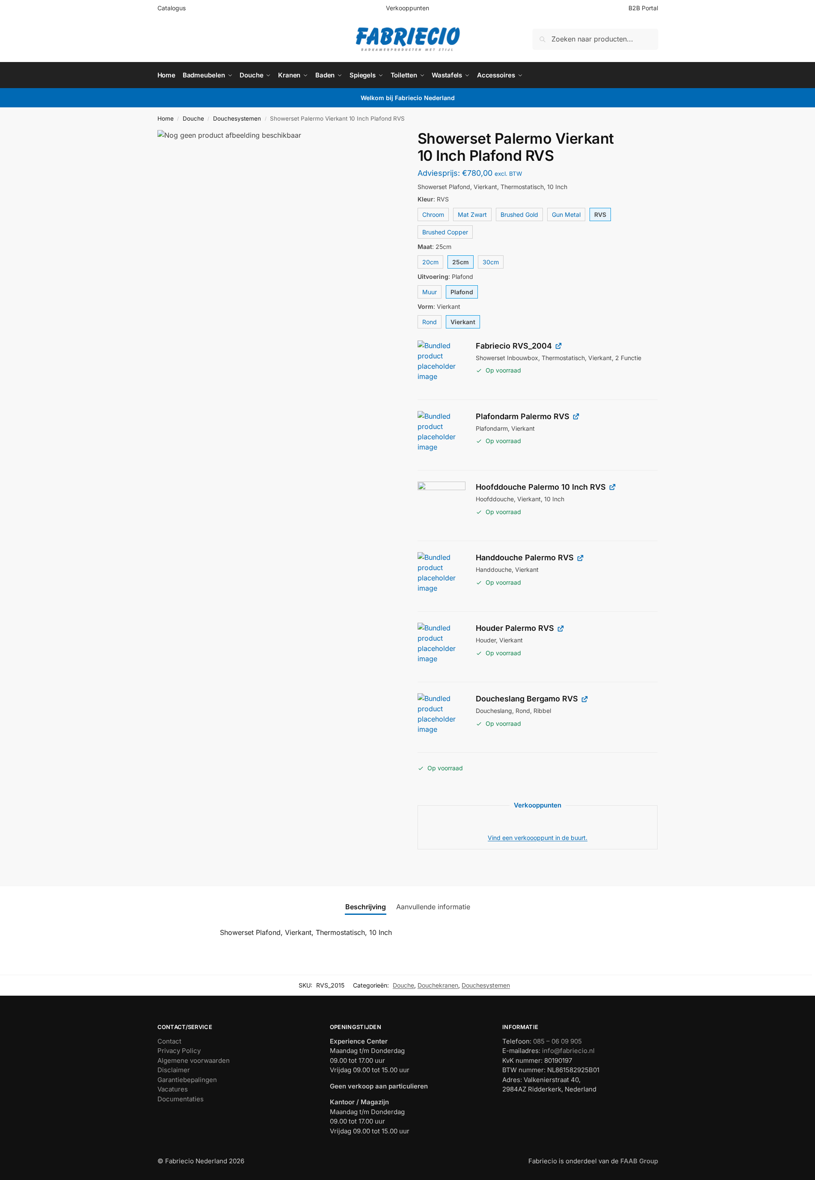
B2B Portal (643, 8)
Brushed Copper (445, 232)
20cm (430, 262)
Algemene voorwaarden (193, 1060)
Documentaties (180, 1099)
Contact (169, 1041)
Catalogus (171, 8)
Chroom (433, 214)
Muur (429, 292)
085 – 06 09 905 (557, 1041)
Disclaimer (173, 1070)
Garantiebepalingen (187, 1080)
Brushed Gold (519, 214)
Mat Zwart (472, 214)
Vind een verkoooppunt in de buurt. (537, 837)
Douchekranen (438, 985)
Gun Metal (566, 214)
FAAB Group (638, 1161)
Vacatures (172, 1089)
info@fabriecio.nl (568, 1051)
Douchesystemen (237, 118)
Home (165, 118)
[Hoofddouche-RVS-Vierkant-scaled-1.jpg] (441, 505)
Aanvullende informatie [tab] (433, 906)
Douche (193, 118)
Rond (429, 321)
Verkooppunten (407, 8)
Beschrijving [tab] (365, 906)
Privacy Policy (179, 1051)
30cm (491, 262)
